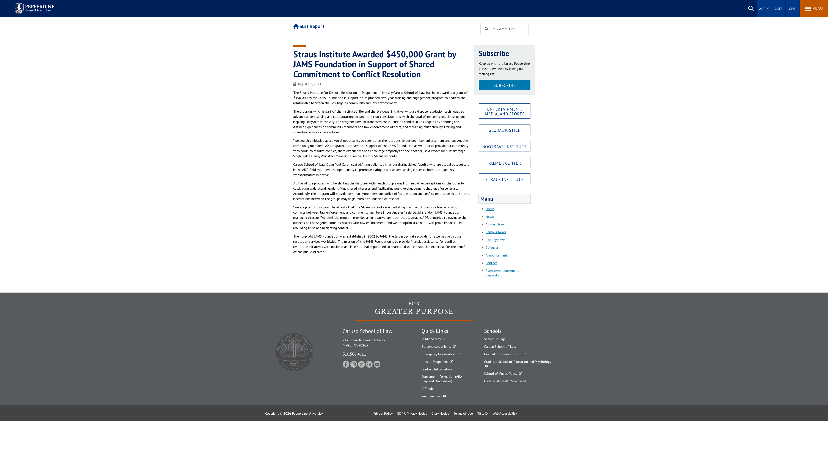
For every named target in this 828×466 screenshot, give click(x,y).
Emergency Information (439, 354)
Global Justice (504, 130)
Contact (491, 263)
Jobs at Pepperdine (435, 361)
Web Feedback (432, 396)
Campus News (496, 232)
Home (490, 209)
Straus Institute (504, 179)
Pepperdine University (307, 413)
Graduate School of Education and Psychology (517, 361)
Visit (778, 8)
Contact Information (437, 369)
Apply (764, 8)
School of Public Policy (500, 373)
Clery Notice (440, 413)
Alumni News (495, 224)
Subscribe (505, 85)
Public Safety (431, 339)
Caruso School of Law (500, 346)
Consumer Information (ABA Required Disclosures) (442, 378)
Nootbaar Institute (504, 146)
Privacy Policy (383, 413)
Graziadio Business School (503, 354)
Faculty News (495, 240)
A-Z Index (428, 388)
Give (792, 8)
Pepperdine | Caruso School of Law (34, 6)
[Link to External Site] (414, 311)
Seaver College (495, 339)
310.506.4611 (354, 354)
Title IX (482, 413)
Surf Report (312, 26)
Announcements (497, 255)
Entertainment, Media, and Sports (505, 111)
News (490, 216)
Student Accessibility (436, 346)
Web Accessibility (505, 413)
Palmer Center (504, 163)
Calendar (492, 247)
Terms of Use (463, 413)
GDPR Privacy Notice (412, 413)
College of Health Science (503, 381)
